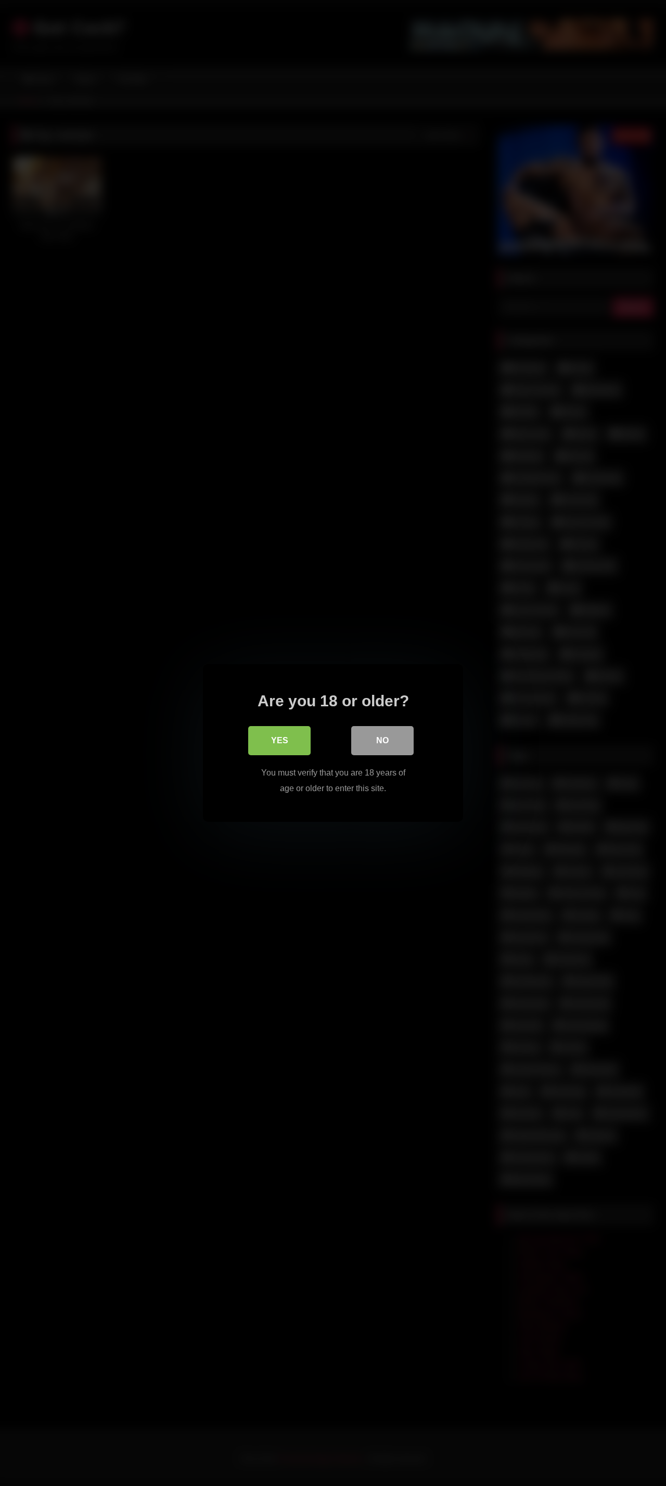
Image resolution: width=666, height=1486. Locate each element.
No (382, 740)
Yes (279, 740)
